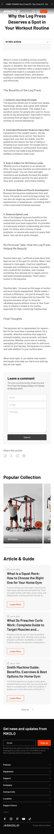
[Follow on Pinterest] (17, 818)
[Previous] (2, 4)
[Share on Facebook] (5, 455)
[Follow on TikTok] (29, 818)
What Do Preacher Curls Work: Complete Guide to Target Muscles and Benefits (25, 625)
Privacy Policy (27, 385)
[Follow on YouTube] (23, 818)
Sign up (44, 742)
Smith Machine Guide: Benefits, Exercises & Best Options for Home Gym (27, 671)
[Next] (52, 4)
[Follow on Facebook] (4, 818)
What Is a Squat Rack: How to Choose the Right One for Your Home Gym (25, 577)
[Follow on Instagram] (17, 455)
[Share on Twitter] (11, 455)
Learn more (15, 604)
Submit (27, 437)
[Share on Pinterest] (23, 455)
